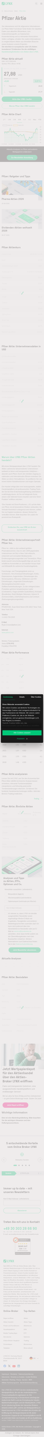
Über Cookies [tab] (36, 697)
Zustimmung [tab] (8, 697)
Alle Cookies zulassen (22, 733)
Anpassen (21, 738)
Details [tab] (22, 697)
